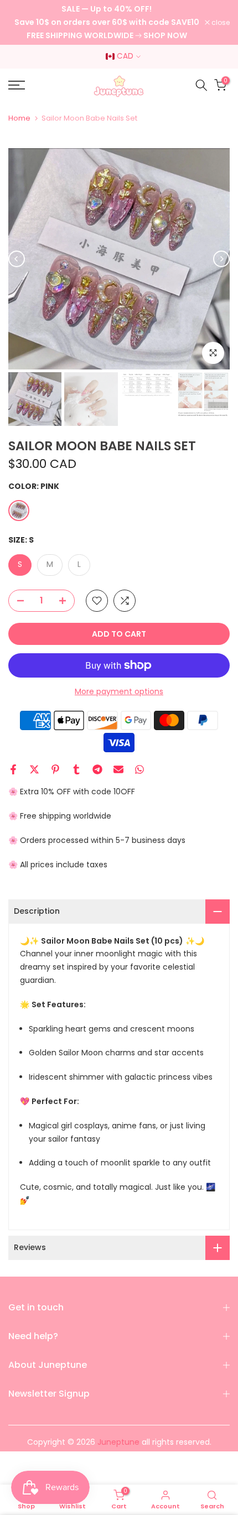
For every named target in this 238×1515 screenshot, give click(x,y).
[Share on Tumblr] (76, 769)
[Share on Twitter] (34, 769)
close (220, 22)
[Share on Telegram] (97, 769)
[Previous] (16, 259)
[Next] (221, 259)
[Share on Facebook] (13, 769)
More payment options (119, 691)
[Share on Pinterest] (55, 769)
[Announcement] (106, 22)
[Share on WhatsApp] (139, 769)
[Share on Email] (118, 769)
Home (19, 118)
